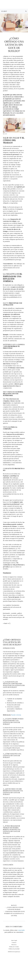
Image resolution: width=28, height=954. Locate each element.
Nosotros (14, 944)
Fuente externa (16, 715)
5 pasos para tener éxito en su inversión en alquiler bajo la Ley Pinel (14, 913)
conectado (21, 930)
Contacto (14, 942)
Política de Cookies (14, 946)
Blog (15, 905)
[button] (26, 11)
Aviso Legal (14, 940)
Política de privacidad (14, 949)
